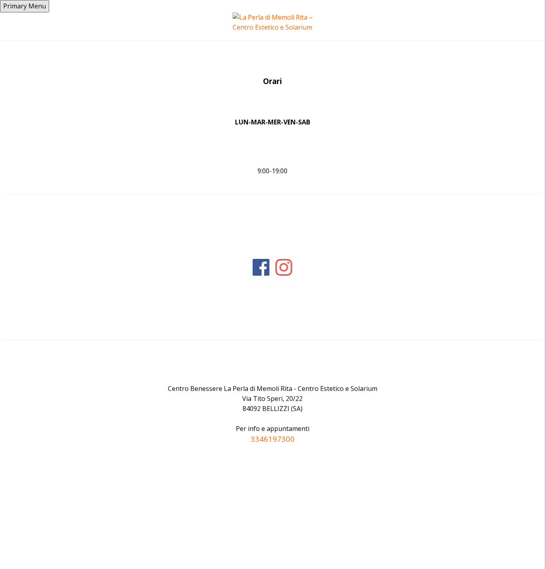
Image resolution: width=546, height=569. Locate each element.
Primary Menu (24, 6)
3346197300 (273, 439)
